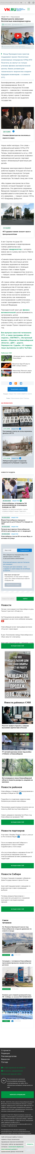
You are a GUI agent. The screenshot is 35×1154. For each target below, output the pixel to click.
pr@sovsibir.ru (28, 1124)
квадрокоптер (15, 249)
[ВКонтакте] (10, 383)
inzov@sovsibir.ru (15, 1122)
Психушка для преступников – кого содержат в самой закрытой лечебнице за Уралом (16, 568)
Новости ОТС (18, 24)
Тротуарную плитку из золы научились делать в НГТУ (17, 432)
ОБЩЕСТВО (14, 429)
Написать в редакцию (17, 1094)
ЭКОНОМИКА (6, 989)
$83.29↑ (16, 2)
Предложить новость (17, 389)
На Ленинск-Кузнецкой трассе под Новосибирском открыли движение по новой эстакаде (17, 929)
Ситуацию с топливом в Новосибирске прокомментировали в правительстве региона (16, 963)
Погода (4, 1062)
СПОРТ (6, 1021)
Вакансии (5, 1059)
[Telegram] (21, 383)
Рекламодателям (9, 1056)
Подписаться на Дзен (13, 585)
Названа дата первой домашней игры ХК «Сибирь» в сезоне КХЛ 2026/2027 (17, 996)
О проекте (5, 1050)
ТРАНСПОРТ (6, 955)
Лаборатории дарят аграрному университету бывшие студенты (15, 462)
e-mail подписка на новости (14, 1068)
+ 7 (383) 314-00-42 (20, 1120)
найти (25, 598)
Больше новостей (17, 646)
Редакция (5, 1053)
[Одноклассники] (16, 383)
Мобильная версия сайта (11, 1074)
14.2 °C (12, 2)
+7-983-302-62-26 (12, 1126)
